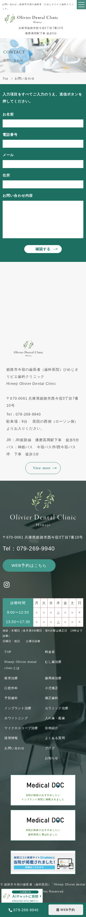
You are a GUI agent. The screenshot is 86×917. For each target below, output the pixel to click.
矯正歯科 (51, 698)
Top (5, 78)
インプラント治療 (17, 708)
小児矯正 (51, 688)
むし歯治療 (53, 662)
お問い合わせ (14, 748)
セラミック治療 (56, 708)
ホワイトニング (16, 718)
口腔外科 (11, 688)
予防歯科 (11, 698)
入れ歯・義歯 (55, 718)
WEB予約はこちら (29, 565)
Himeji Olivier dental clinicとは (20, 665)
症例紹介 (51, 728)
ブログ (50, 748)
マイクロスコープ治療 (21, 728)
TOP (7, 652)
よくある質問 (55, 738)
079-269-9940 (26, 910)
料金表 (50, 652)
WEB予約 (67, 909)
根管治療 (11, 678)
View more (42, 468)
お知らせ (51, 758)
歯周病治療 (53, 678)
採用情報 (11, 738)
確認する (43, 249)
